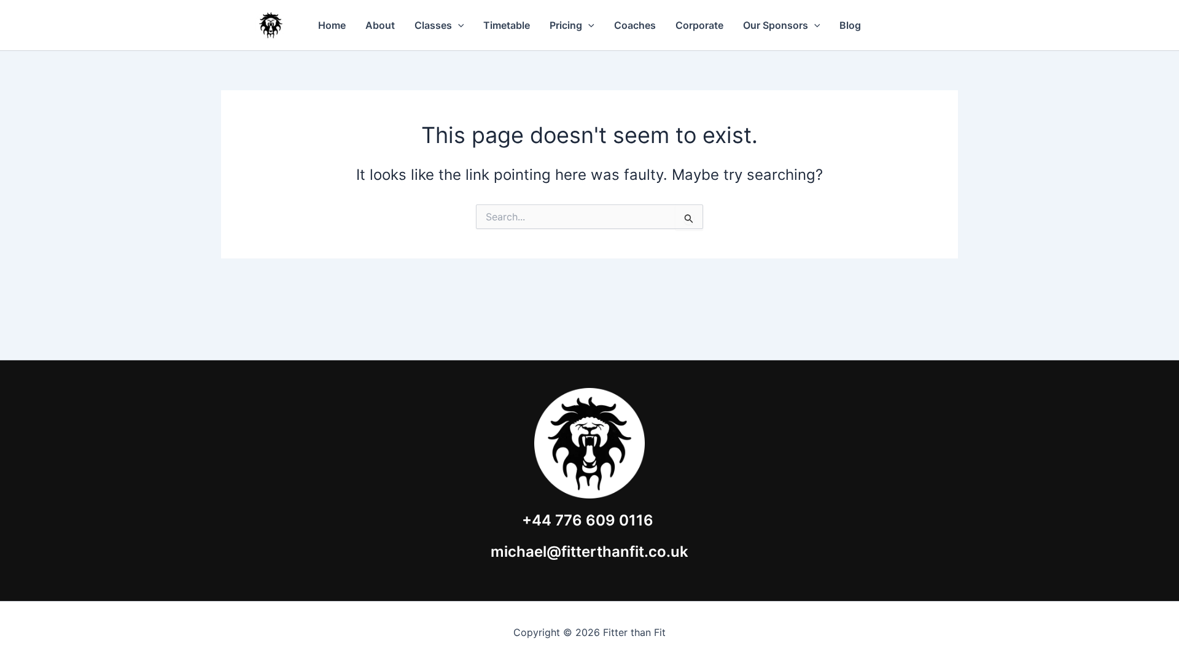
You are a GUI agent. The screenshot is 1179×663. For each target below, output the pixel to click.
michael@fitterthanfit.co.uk (589, 551)
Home (332, 25)
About (380, 25)
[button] (458, 25)
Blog (850, 25)
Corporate (699, 25)
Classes (433, 25)
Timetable (506, 25)
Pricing (566, 25)
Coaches (635, 25)
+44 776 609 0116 (587, 520)
